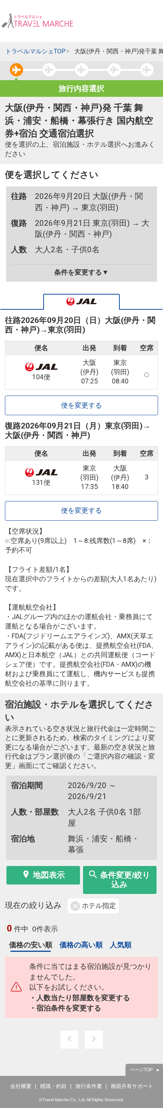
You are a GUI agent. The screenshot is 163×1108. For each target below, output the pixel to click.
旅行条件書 (88, 1086)
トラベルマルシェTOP (35, 51)
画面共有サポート (132, 1086)
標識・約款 (53, 1086)
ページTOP (141, 1069)
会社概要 (20, 1086)
